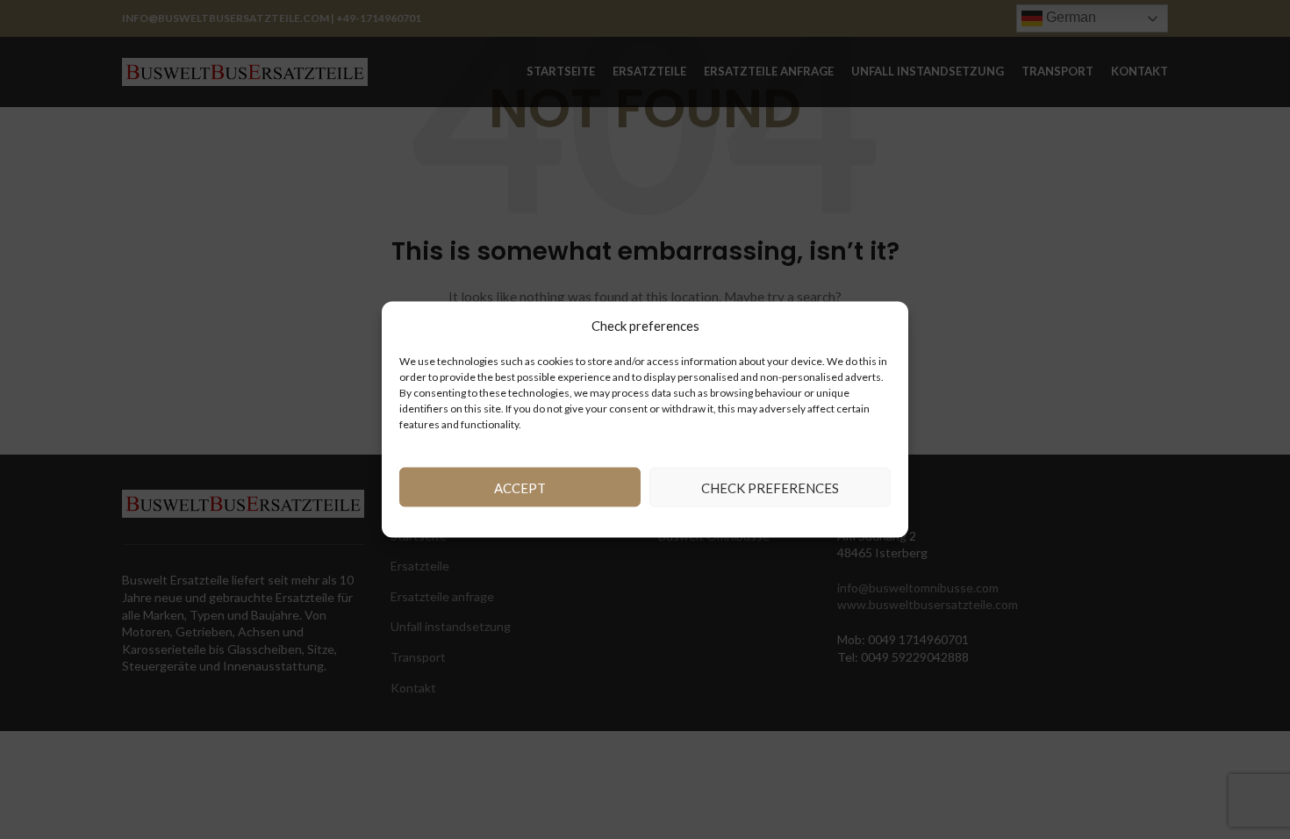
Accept (520, 487)
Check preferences (770, 487)
